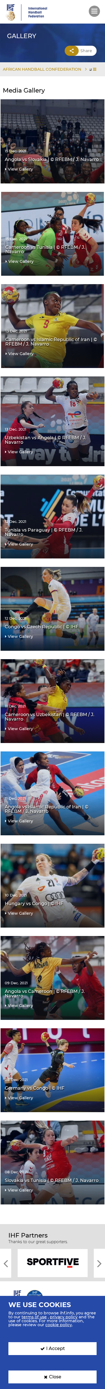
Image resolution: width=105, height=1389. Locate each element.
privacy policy (64, 1316)
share (86, 50)
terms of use (34, 1316)
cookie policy (58, 1324)
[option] (52, 1262)
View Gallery (20, 169)
